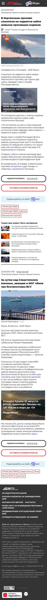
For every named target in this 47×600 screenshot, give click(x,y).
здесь (34, 434)
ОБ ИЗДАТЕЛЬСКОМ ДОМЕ (14, 493)
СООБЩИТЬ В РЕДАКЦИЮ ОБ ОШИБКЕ (20, 517)
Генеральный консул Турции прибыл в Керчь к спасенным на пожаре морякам (26, 251)
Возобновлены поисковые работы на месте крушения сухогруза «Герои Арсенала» (25, 244)
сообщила (6, 139)
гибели (14, 154)
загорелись (16, 166)
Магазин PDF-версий (12, 502)
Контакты (30, 502)
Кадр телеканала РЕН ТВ (12, 65)
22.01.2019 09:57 (7, 10)
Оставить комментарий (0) (24, 188)
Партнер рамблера (22, 588)
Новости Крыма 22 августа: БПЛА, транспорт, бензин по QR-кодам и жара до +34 (22, 404)
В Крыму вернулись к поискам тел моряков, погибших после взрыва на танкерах (25, 259)
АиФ (22, 321)
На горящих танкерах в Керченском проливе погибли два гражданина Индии (27, 227)
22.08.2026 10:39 (8, 272)
